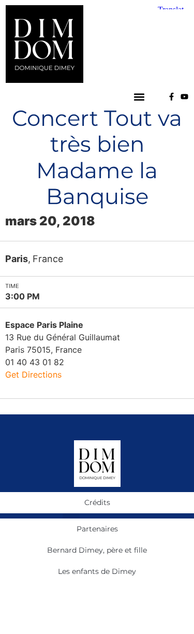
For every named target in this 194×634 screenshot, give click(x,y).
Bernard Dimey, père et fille (97, 550)
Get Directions (33, 374)
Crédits (97, 502)
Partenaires (97, 529)
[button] (139, 96)
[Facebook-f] (171, 96)
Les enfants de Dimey (97, 571)
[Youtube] (184, 96)
